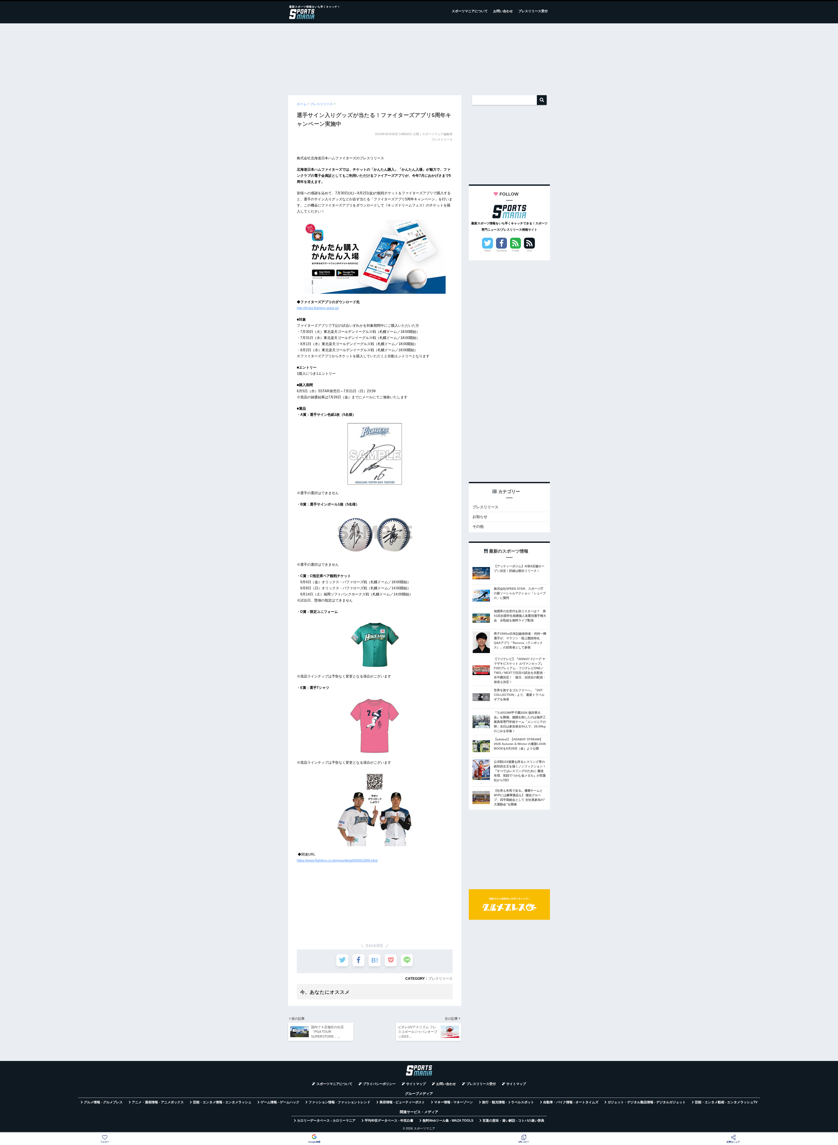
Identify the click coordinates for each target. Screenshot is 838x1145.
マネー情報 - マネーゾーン (453, 1102)
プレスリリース (440, 978)
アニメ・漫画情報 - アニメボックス (158, 1102)
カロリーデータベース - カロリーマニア (326, 1120)
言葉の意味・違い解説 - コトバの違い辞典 (513, 1120)
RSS (529, 250)
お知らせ (479, 517)
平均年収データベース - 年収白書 (389, 1120)
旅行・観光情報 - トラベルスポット (508, 1102)
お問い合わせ (503, 11)
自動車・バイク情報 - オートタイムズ (570, 1102)
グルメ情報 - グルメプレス (103, 1102)
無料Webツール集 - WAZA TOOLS (447, 1120)
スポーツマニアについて (470, 11)
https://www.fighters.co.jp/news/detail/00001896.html (337, 860)
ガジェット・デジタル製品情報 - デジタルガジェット (647, 1102)
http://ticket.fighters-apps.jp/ (318, 308)
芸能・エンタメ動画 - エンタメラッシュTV (726, 1102)
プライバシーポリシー (379, 1084)
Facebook (501, 250)
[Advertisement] (419, 57)
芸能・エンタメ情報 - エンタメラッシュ (222, 1102)
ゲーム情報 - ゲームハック (280, 1102)
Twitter (487, 250)
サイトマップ (416, 1084)
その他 (478, 526)
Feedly (515, 250)
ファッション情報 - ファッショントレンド (339, 1102)
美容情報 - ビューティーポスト (402, 1102)
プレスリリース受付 (533, 11)
